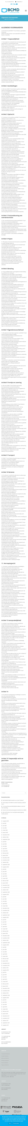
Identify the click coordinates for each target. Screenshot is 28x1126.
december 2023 (6, 857)
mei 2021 (5, 924)
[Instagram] (13, 4)
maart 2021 (5, 928)
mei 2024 (5, 846)
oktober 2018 (5, 993)
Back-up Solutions (5, 1058)
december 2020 (6, 935)
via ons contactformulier (11, 1075)
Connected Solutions (5, 1053)
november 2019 (6, 965)
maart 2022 (5, 906)
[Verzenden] (25, 793)
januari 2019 (5, 986)
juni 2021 (5, 922)
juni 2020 (5, 949)
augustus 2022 (6, 894)
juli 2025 (4, 823)
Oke (10, 1123)
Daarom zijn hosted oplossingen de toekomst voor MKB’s (14, 810)
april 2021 (5, 926)
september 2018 (6, 995)
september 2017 (6, 1022)
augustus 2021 (6, 917)
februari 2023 (5, 880)
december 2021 (6, 908)
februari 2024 (5, 853)
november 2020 (6, 938)
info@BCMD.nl (19, 1)
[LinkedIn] (14, 4)
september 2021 (6, 915)
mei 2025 (5, 828)
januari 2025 (5, 832)
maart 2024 (5, 851)
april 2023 (5, 876)
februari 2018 (5, 1011)
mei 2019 (5, 977)
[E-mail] (16, 4)
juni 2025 (5, 825)
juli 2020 (4, 947)
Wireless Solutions (5, 1060)
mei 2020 (5, 951)
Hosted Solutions (4, 1056)
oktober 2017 (5, 1020)
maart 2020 (5, 956)
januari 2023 (5, 883)
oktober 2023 (5, 862)
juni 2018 (5, 1002)
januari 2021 (5, 933)
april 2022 (5, 903)
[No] (26, 1120)
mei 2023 (5, 873)
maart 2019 (5, 981)
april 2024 (5, 848)
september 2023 (6, 864)
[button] (26, 10)
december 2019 (6, 963)
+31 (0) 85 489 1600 (10, 1)
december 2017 (6, 1016)
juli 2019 (4, 972)
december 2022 (6, 885)
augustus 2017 (6, 1025)
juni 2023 (5, 871)
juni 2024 (5, 844)
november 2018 (6, 990)
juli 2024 (4, 841)
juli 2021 (4, 919)
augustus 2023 (6, 867)
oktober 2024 (5, 837)
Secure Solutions (4, 1062)
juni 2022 (5, 899)
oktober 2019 (5, 967)
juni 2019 (5, 974)
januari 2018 (5, 1013)
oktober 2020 (5, 940)
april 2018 (5, 1006)
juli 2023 (4, 869)
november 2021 (6, 910)
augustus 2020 (6, 944)
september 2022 (6, 892)
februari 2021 (5, 931)
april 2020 (5, 954)
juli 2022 (4, 896)
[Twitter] (11, 4)
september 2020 (6, 942)
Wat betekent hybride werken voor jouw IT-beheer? (13, 800)
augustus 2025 (6, 821)
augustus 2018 (6, 997)
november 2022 (6, 887)
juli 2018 (4, 1000)
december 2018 (6, 988)
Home (2, 19)
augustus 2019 (6, 970)
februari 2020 (5, 958)
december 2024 (6, 834)
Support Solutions (5, 1065)
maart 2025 (5, 830)
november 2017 (6, 1018)
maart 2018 (5, 1009)
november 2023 (6, 860)
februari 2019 (5, 984)
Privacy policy (16, 1123)
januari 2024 (5, 855)
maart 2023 (5, 878)
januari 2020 (5, 961)
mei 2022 (5, 901)
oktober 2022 (5, 889)
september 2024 (6, 839)
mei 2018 (5, 1004)
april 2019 (5, 979)
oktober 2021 (5, 912)
